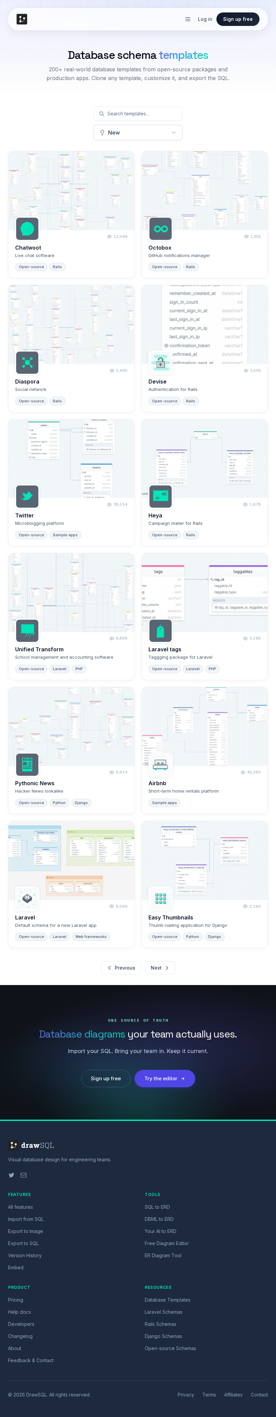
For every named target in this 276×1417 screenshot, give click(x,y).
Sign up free (238, 19)
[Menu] (188, 19)
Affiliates (233, 1394)
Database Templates (168, 1300)
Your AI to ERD (160, 1231)
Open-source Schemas (170, 1348)
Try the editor (160, 1078)
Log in (205, 19)
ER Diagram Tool (163, 1255)
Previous (125, 968)
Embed (16, 1267)
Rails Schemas (160, 1324)
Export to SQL (23, 1243)
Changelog (20, 1336)
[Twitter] (11, 1175)
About (14, 1348)
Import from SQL (26, 1219)
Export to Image (25, 1231)
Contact (259, 1394)
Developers (21, 1324)
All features (20, 1207)
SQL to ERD (157, 1207)
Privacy (186, 1394)
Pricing (15, 1300)
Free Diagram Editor (167, 1243)
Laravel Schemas (163, 1312)
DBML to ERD (159, 1219)
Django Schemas (163, 1336)
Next (156, 968)
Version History (25, 1255)
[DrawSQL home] (23, 19)
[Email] (23, 1175)
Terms (209, 1394)
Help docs (19, 1312)
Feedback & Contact (31, 1360)
